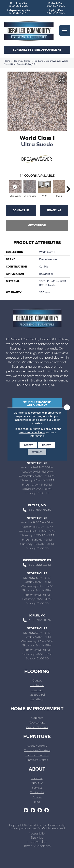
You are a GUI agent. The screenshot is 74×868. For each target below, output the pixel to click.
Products (38, 61)
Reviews (37, 797)
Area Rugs (37, 699)
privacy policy (42, 428)
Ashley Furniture (37, 745)
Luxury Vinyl (37, 694)
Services (37, 787)
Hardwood (37, 685)
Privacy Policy (37, 841)
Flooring (17, 61)
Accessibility (37, 833)
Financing (54, 210)
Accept (28, 445)
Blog (37, 801)
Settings (37, 452)
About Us (37, 782)
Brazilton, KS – (18, 4)
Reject (46, 445)
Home (7, 61)
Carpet (27, 61)
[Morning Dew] (29, 186)
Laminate (37, 690)
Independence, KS (37, 560)
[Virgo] (44, 187)
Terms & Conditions (37, 845)
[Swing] (59, 186)
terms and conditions (32, 432)
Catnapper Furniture (37, 750)
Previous (6, 187)
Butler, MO (37, 505)
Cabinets (37, 717)
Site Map (37, 837)
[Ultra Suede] (15, 186)
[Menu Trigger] (64, 30)
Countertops (37, 722)
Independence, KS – (18, 11)
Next (68, 187)
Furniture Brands (37, 759)
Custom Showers (37, 727)
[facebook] (26, 810)
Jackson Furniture (37, 755)
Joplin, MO (37, 615)
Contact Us (21, 210)
